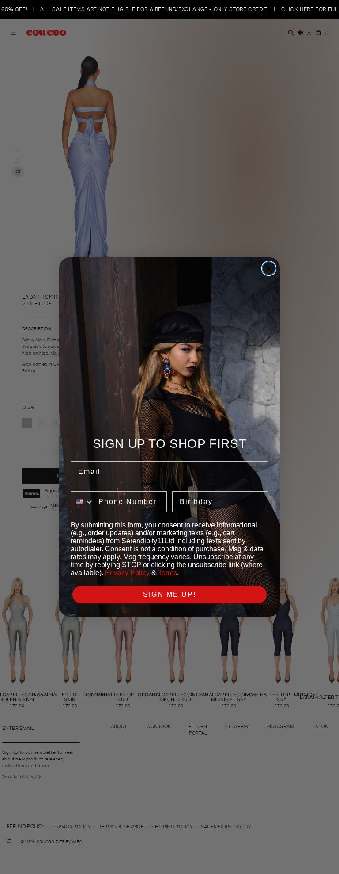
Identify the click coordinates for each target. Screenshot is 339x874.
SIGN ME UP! (169, 594)
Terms (167, 572)
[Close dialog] (268, 268)
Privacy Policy (127, 572)
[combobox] (82, 502)
